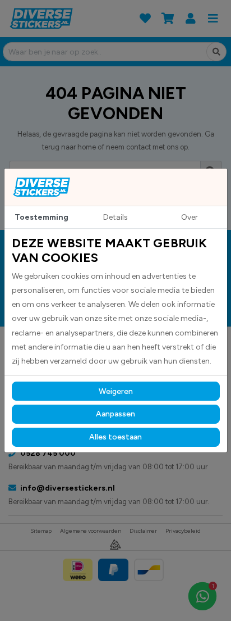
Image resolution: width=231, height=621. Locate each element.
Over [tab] (189, 217)
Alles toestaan (115, 437)
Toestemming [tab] (41, 217)
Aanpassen (115, 414)
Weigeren (116, 391)
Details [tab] (115, 217)
